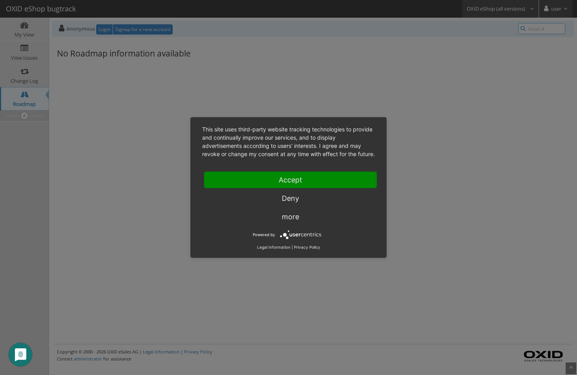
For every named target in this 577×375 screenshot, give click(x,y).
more (290, 217)
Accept (290, 180)
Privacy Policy (307, 247)
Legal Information (273, 247)
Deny (290, 198)
